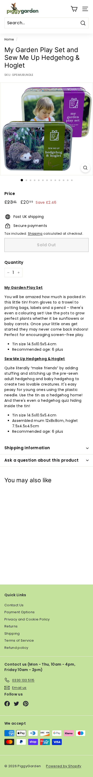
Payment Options (19, 612)
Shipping (35, 234)
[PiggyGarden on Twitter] (16, 703)
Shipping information (27, 448)
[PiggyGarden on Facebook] (7, 703)
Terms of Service (19, 640)
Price (9, 193)
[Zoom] (85, 168)
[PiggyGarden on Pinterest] (25, 703)
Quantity (14, 262)
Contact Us (14, 605)
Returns (11, 626)
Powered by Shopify (63, 766)
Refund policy (16, 647)
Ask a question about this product (41, 460)
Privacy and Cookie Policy (27, 619)
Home (9, 39)
